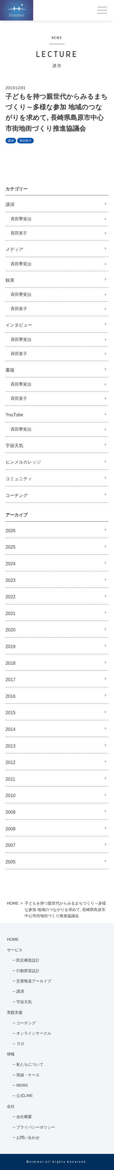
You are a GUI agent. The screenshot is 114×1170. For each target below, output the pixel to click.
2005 (10, 862)
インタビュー (19, 325)
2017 (10, 679)
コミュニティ (19, 478)
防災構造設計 (28, 960)
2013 (10, 746)
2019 (10, 646)
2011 (10, 779)
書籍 (10, 370)
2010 (10, 795)
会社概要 (24, 1116)
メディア (14, 249)
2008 (10, 829)
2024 (10, 563)
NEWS (22, 1085)
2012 (10, 762)
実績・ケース (28, 1075)
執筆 (10, 280)
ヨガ (20, 1043)
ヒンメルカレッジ (23, 462)
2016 (10, 696)
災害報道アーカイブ (33, 981)
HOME (13, 903)
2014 (10, 729)
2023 (10, 580)
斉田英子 (25, 140)
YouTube (14, 414)
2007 (10, 845)
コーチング (17, 495)
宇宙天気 (14, 445)
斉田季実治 (21, 218)
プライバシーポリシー (35, 1127)
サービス (14, 950)
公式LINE (24, 1095)
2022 (10, 596)
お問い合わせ (28, 1137)
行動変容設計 (28, 971)
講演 (11, 140)
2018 (10, 663)
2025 (10, 547)
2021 (10, 613)
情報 (11, 1054)
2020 (10, 630)
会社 (11, 1106)
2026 (10, 530)
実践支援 (14, 1012)
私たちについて (29, 1064)
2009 (10, 812)
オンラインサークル (33, 1033)
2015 (10, 712)
